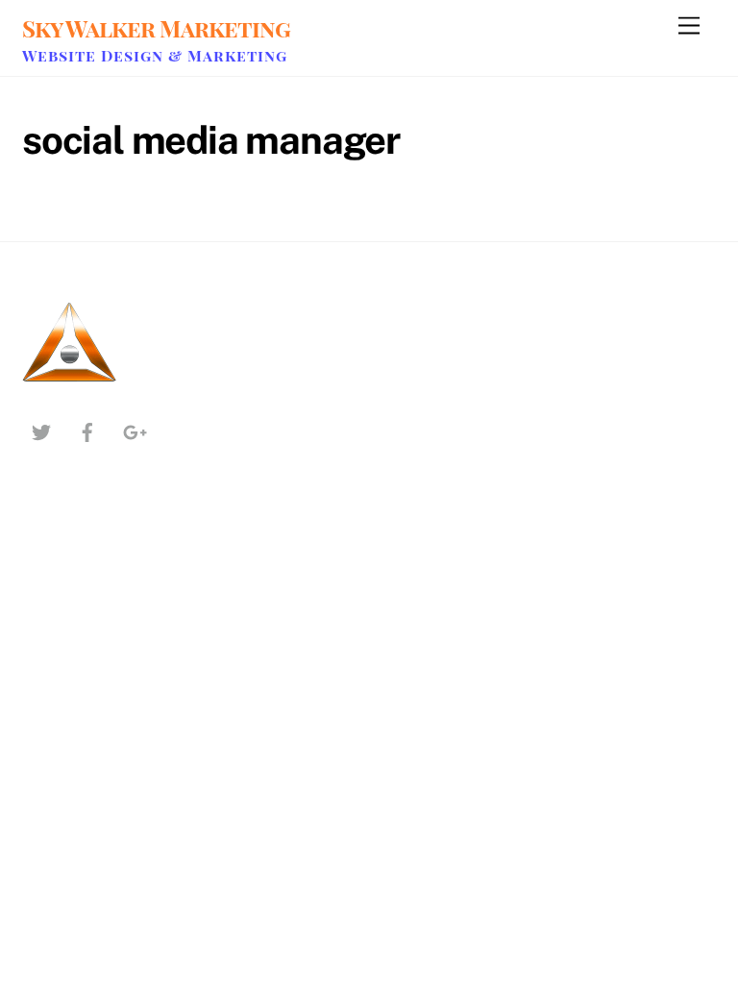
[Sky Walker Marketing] (70, 382)
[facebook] (87, 430)
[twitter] (41, 430)
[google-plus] (133, 430)
